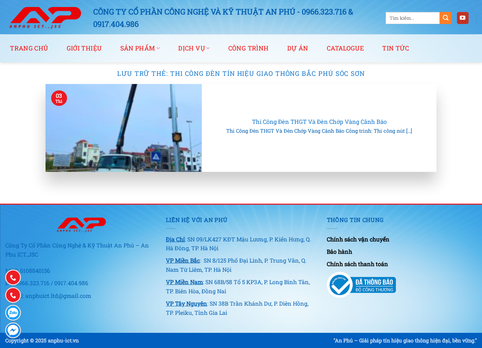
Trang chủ (29, 48)
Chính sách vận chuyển (358, 239)
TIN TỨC (395, 48)
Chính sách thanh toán (357, 264)
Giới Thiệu (84, 48)
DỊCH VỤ (191, 48)
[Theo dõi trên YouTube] (463, 18)
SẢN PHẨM (137, 48)
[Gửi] (446, 18)
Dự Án (297, 48)
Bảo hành (339, 251)
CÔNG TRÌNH (248, 48)
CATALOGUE (345, 48)
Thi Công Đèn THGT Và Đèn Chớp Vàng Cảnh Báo (319, 121)
